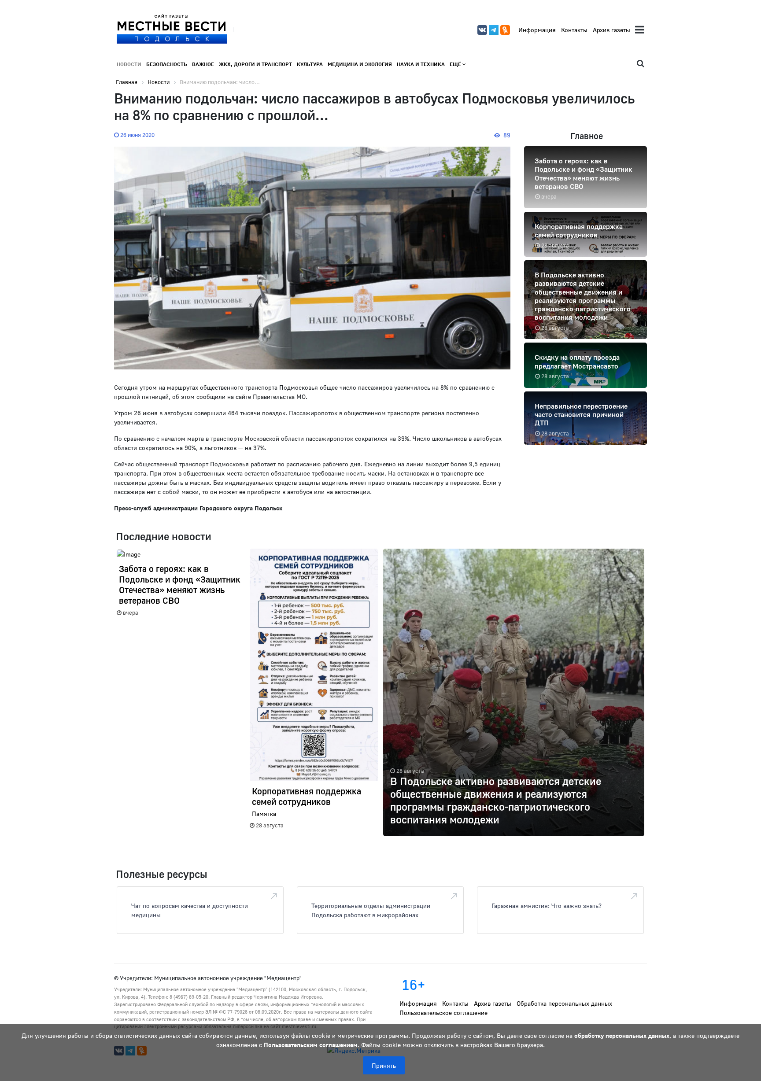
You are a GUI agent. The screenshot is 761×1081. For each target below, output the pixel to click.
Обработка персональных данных (564, 1003)
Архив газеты (611, 29)
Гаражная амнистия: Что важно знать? (546, 905)
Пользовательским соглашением (311, 1044)
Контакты (574, 29)
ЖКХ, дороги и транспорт (255, 64)
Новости (129, 64)
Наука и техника (421, 64)
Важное (203, 64)
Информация (537, 29)
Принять (384, 1065)
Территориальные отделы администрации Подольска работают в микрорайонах (370, 910)
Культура (310, 64)
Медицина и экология (360, 64)
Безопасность (166, 64)
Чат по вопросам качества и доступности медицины (189, 910)
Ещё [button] (456, 64)
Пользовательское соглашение (443, 1012)
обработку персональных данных (621, 1035)
